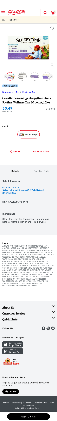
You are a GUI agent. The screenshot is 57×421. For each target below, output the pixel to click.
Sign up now (10, 391)
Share (16, 151)
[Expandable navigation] (3, 12)
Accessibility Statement (22, 402)
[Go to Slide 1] (10, 76)
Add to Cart (29, 416)
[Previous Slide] (6, 76)
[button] (45, 12)
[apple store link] (12, 346)
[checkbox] (52, 28)
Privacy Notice (40, 402)
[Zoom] (52, 65)
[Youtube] (53, 329)
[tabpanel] (28, 199)
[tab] (15, 171)
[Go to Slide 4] (47, 76)
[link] (42, 151)
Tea (17, 92)
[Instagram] (48, 329)
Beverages (7, 92)
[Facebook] (43, 329)
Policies (6, 402)
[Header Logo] (15, 13)
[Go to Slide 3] (34, 76)
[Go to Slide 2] (22, 76)
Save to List (44, 151)
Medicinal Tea (28, 92)
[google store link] (12, 353)
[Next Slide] (51, 76)
